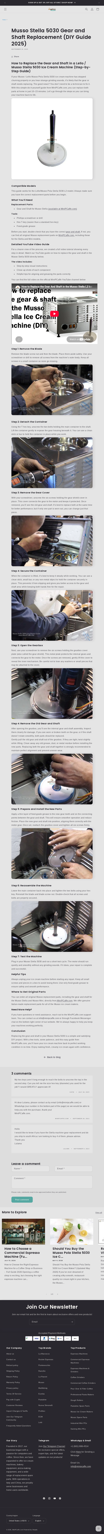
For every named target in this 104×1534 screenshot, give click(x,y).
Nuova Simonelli (45, 1405)
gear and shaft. (73, 232)
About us (10, 1354)
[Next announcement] (99, 3)
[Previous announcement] (5, 3)
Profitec (41, 1411)
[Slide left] (46, 1294)
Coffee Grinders (78, 1377)
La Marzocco (44, 1354)
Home (4, 19)
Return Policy (12, 1377)
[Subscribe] (72, 1322)
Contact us (11, 1359)
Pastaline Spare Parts (80, 1406)
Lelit (40, 1422)
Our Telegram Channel (54, 1446)
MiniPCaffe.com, (66, 235)
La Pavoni (42, 1377)
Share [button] (16, 56)
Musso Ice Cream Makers (82, 1412)
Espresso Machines (79, 1354)
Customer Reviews (14, 1405)
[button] (5, 9)
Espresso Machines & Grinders (80, 1370)
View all (98, 1212)
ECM (40, 1417)
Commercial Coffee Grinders (83, 1383)
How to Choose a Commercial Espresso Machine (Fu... (22, 1253)
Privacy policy (12, 1388)
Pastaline (42, 1400)
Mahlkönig (42, 1388)
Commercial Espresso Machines (80, 1361)
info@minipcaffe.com (81, 1466)
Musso (41, 1382)
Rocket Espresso (45, 1359)
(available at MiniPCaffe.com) (62, 209)
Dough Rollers (77, 1400)
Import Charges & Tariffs (17, 1411)
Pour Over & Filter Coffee (82, 1389)
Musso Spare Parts (79, 1417)
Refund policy (12, 1365)
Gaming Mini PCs (78, 1429)
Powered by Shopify (31, 1529)
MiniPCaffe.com (64, 1001)
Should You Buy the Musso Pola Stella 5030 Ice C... (71, 1253)
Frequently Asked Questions (18, 1426)
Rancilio (41, 1371)
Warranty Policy (13, 1382)
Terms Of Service (13, 1394)
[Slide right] (57, 1294)
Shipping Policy (13, 1371)
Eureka (41, 1394)
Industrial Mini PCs (79, 1423)
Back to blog (54, 1057)
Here (78, 1452)
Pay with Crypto (13, 1400)
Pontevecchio (44, 1365)
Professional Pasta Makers (82, 1395)
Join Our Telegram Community (14, 1418)
